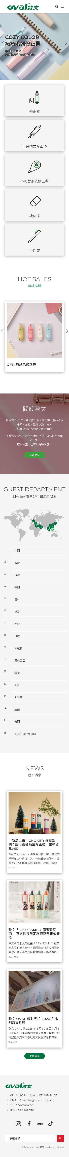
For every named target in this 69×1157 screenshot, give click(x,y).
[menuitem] (55, 6)
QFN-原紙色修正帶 (21, 365)
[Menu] (62, 7)
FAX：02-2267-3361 (22, 1110)
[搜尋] (55, 6)
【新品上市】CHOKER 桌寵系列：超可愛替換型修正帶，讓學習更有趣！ (34, 844)
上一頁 (3, 43)
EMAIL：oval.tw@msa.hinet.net (32, 1100)
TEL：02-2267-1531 (22, 1105)
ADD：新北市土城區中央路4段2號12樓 (33, 1095)
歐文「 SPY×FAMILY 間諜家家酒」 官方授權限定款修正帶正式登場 (34, 933)
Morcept (60, 1147)
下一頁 (66, 43)
